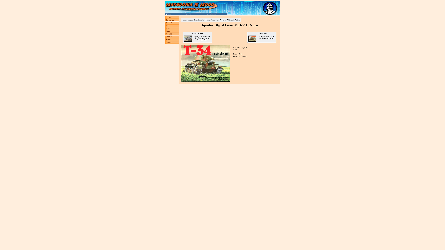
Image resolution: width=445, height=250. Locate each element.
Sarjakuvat (170, 20)
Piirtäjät (169, 34)
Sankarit (169, 37)
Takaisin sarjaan (211, 20)
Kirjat (168, 28)
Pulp (167, 26)
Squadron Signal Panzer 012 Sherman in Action (265, 36)
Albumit (169, 23)
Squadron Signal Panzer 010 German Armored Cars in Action (201, 37)
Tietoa (168, 39)
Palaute (168, 42)
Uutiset (168, 17)
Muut (168, 31)
